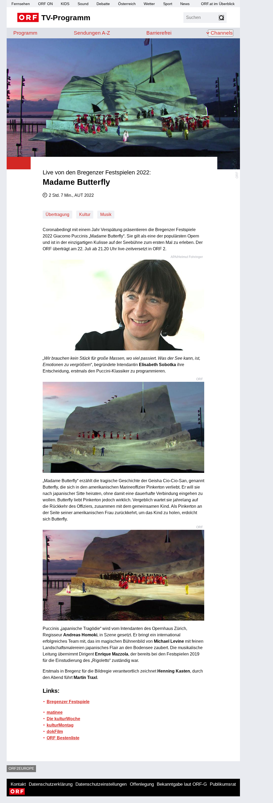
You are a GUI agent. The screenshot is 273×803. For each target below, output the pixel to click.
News (185, 4)
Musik (105, 214)
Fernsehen (20, 4)
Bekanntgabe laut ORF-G (182, 784)
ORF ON (45, 4)
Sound (83, 4)
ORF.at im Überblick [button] (218, 4)
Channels (222, 33)
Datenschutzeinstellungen (101, 784)
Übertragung (57, 214)
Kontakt (18, 784)
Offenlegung (142, 784)
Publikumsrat (223, 784)
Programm (25, 33)
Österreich (127, 4)
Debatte (103, 4)
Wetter (149, 4)
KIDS (65, 4)
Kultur (84, 214)
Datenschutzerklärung (51, 784)
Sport (167, 4)
